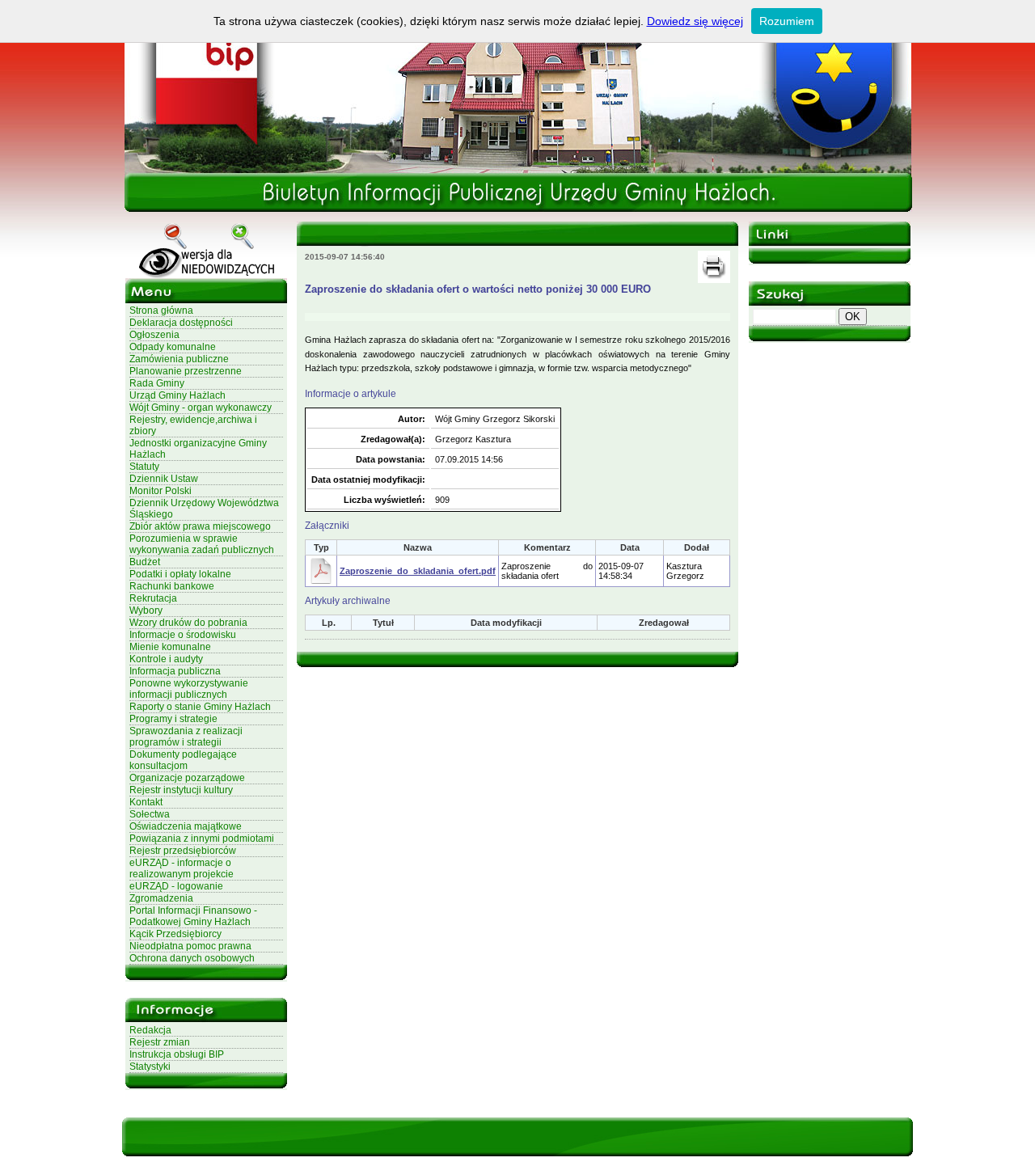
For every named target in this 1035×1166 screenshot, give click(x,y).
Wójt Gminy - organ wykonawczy (200, 407)
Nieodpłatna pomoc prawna (190, 946)
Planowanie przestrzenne (185, 371)
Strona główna (161, 310)
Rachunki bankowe (171, 586)
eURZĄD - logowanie (176, 886)
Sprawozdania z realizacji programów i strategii (186, 736)
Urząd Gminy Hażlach (177, 395)
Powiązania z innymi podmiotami (201, 838)
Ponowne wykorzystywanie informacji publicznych (188, 689)
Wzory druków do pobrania (188, 622)
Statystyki (150, 1066)
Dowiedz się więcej (695, 21)
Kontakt (146, 802)
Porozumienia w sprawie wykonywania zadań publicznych (201, 544)
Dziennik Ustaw (163, 478)
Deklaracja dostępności (181, 322)
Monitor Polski (160, 490)
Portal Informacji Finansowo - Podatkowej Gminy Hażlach (193, 916)
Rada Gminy (156, 383)
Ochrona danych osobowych (192, 958)
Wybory (146, 610)
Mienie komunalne (170, 647)
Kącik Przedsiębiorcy (175, 934)
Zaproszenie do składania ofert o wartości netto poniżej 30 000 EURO (478, 289)
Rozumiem (786, 21)
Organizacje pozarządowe (187, 778)
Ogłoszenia (154, 334)
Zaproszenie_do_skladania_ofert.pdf (418, 571)
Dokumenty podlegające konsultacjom (183, 760)
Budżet (144, 562)
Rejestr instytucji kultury (181, 790)
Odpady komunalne (172, 347)
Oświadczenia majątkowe (185, 826)
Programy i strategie (173, 719)
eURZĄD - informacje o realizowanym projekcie (181, 868)
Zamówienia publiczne (179, 359)
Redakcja (150, 1030)
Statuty (144, 466)
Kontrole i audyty (166, 659)
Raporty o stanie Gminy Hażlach (200, 706)
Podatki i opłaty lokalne (180, 574)
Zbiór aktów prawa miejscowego (200, 526)
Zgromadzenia (161, 898)
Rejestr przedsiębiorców (182, 850)
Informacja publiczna (175, 671)
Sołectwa (149, 814)
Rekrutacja (153, 598)
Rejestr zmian (159, 1042)
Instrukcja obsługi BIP (176, 1054)
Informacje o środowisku (182, 634)
